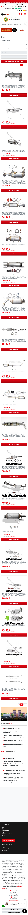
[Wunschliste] (17, 10)
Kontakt (4, 835)
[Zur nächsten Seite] (26, 65)
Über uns (4, 829)
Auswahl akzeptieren (14, 912)
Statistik (15, 892)
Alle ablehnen (14, 909)
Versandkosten (12, 91)
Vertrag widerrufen (8, 840)
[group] (14, 76)
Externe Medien (14, 895)
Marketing (14, 894)
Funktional (14, 898)
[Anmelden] (19, 10)
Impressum (4, 837)
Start (3, 827)
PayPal (3, 847)
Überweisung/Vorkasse (7, 849)
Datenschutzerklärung (7, 833)
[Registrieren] (22, 10)
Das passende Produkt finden (14, 61)
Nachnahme (4, 850)
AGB (3, 832)
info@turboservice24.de (8, 6)
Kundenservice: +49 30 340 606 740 (14, 4)
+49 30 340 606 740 (21, 6)
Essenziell (14, 891)
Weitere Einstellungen (14, 900)
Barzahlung (4, 852)
